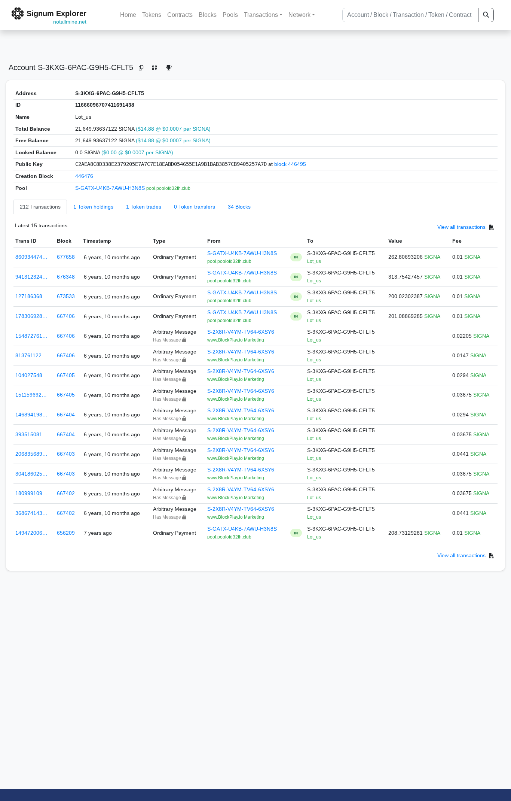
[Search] (486, 15)
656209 (66, 533)
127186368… (31, 296)
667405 (66, 375)
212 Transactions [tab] (40, 207)
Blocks (208, 15)
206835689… (31, 454)
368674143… (31, 513)
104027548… (31, 375)
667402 (66, 493)
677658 (66, 257)
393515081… (31, 434)
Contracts (180, 15)
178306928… (31, 316)
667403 (66, 454)
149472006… (31, 533)
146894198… (31, 415)
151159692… (31, 395)
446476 (84, 176)
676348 (66, 277)
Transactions (261, 15)
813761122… (31, 355)
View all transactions (461, 227)
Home (128, 15)
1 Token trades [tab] (143, 207)
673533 (66, 296)
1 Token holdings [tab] (93, 207)
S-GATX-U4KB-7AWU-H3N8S (110, 188)
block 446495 (290, 164)
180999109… (31, 493)
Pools (230, 15)
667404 (66, 415)
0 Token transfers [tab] (194, 207)
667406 (66, 316)
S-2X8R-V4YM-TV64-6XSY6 (240, 332)
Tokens (151, 15)
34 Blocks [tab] (239, 207)
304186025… (31, 474)
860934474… (31, 257)
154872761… (31, 336)
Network (299, 15)
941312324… (31, 277)
